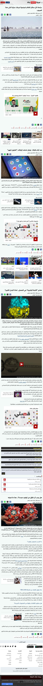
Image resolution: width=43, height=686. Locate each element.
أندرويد (38, 194)
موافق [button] (7, 684)
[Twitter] (7, 14)
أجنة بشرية (22, 401)
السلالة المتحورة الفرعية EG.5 (21, 561)
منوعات (39, 131)
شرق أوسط (20, 653)
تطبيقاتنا (30, 653)
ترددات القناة (30, 657)
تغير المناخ (34, 84)
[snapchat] (10, 646)
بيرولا (22, 536)
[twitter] (5, 646)
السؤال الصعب (8, 655)
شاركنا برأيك (40, 666)
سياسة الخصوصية (39, 660)
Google (35, 210)
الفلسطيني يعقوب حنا (24, 339)
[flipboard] (13, 646)
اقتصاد (20, 660)
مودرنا (35, 613)
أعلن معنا (40, 664)
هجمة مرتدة (9, 658)
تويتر (41, 217)
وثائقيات (9, 664)
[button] (21, 364)
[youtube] (8, 646)
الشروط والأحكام (39, 658)
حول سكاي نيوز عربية (38, 655)
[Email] (2, 14)
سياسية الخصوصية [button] (37, 683)
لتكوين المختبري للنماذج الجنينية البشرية (26, 336)
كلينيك (10, 662)
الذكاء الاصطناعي (19, 658)
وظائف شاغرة (40, 662)
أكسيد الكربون (11, 61)
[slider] (19, 239)
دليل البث (30, 660)
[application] (19, 115)
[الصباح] (21, 120)
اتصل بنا (40, 653)
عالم (21, 655)
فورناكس (20, 568)
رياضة (20, 657)
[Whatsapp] (5, 14)
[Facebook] (10, 14)
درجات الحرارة (34, 89)
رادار (10, 657)
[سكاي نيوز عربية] (33, 2)
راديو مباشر (30, 655)
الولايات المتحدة (7, 57)
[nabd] (15, 646)
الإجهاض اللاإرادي (22, 382)
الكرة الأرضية (15, 80)
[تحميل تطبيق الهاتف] (34, 647)
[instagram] (3, 646)
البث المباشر (30, 658)
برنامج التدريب (40, 657)
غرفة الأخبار (9, 653)
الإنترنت (34, 185)
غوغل (8, 245)
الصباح (10, 660)
